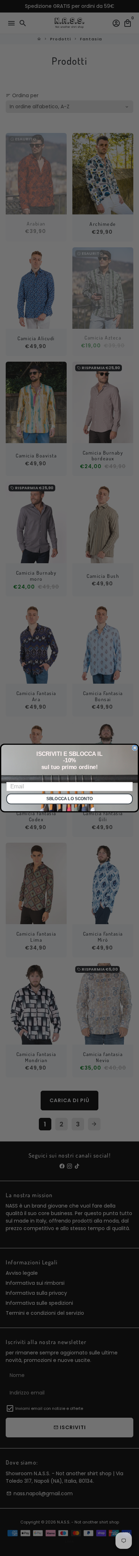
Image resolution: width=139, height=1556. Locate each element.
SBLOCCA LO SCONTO (69, 799)
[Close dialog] (135, 747)
